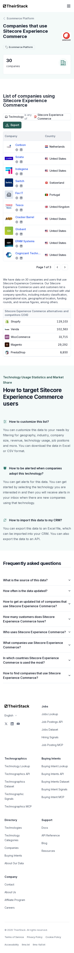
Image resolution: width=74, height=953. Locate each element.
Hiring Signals (50, 737)
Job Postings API (52, 721)
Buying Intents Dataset (55, 781)
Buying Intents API (53, 773)
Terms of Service (14, 937)
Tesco (19, 205)
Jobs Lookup (50, 714)
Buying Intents (13, 855)
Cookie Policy (53, 937)
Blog (44, 843)
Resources (48, 850)
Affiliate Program (15, 899)
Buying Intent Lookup (55, 766)
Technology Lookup (17, 766)
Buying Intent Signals (54, 789)
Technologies (13, 827)
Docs (45, 827)
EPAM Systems (25, 241)
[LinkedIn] (12, 723)
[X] (6, 723)
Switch (19, 181)
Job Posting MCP (52, 745)
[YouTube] (18, 723)
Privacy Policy (35, 937)
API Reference (51, 835)
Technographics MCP (18, 806)
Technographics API (17, 773)
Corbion (20, 144)
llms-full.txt (39, 944)
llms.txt (26, 944)
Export (15, 125)
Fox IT (19, 193)
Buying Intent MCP (53, 797)
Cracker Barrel (24, 217)
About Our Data (14, 863)
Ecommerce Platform (20, 18)
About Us (10, 892)
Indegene (21, 169)
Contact (9, 884)
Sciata (19, 157)
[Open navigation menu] (68, 6)
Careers (10, 907)
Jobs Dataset (50, 729)
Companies (12, 847)
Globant (20, 229)
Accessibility (12, 944)
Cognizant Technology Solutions (28, 253)
